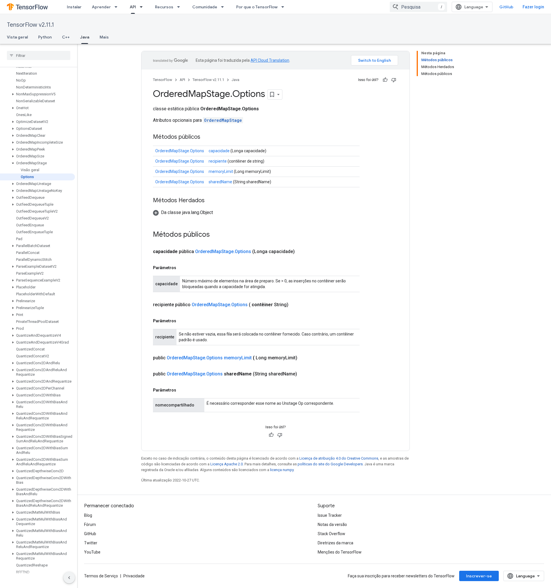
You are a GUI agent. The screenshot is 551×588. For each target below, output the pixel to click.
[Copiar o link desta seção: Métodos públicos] (206, 137)
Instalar (74, 6)
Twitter (90, 543)
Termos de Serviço (101, 576)
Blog (88, 515)
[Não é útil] (393, 80)
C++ (66, 37)
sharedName (220, 182)
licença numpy (282, 470)
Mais (104, 37)
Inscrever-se (479, 576)
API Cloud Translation (270, 60)
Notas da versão (332, 524)
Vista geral (17, 37)
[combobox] (418, 7)
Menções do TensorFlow (340, 552)
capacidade (219, 151)
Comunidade (204, 6)
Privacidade (134, 576)
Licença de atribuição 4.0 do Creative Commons (338, 458)
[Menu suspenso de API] (143, 7)
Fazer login (533, 7)
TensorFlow (162, 80)
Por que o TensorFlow (257, 6)
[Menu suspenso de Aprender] (118, 7)
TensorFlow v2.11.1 (30, 24)
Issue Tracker (330, 515)
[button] (37, 94)
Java (84, 37)
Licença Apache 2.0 (226, 464)
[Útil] (385, 80)
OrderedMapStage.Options (179, 151)
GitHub (506, 6)
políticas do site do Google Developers (330, 464)
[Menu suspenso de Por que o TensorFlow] (284, 7)
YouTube (92, 552)
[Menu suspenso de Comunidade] (224, 7)
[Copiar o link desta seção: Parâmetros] (182, 267)
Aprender (101, 6)
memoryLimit (221, 171)
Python (45, 37)
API (133, 6)
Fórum (90, 524)
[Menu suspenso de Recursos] (180, 7)
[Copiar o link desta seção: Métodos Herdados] (210, 200)
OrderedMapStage (223, 120)
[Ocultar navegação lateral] (69, 577)
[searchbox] (38, 55)
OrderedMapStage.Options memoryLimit (209, 357)
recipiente (218, 161)
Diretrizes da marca (335, 543)
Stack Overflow (331, 533)
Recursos (164, 6)
